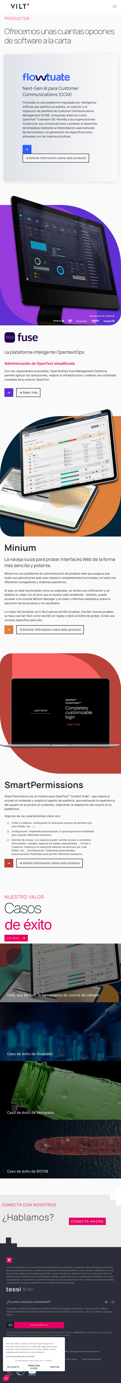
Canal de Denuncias (91, 1359)
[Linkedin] (105, 1301)
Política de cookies (68, 1359)
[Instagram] (112, 1301)
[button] (115, 6)
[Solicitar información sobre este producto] (8, 629)
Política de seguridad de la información (81, 1351)
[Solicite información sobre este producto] (27, 149)
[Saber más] (8, 392)
